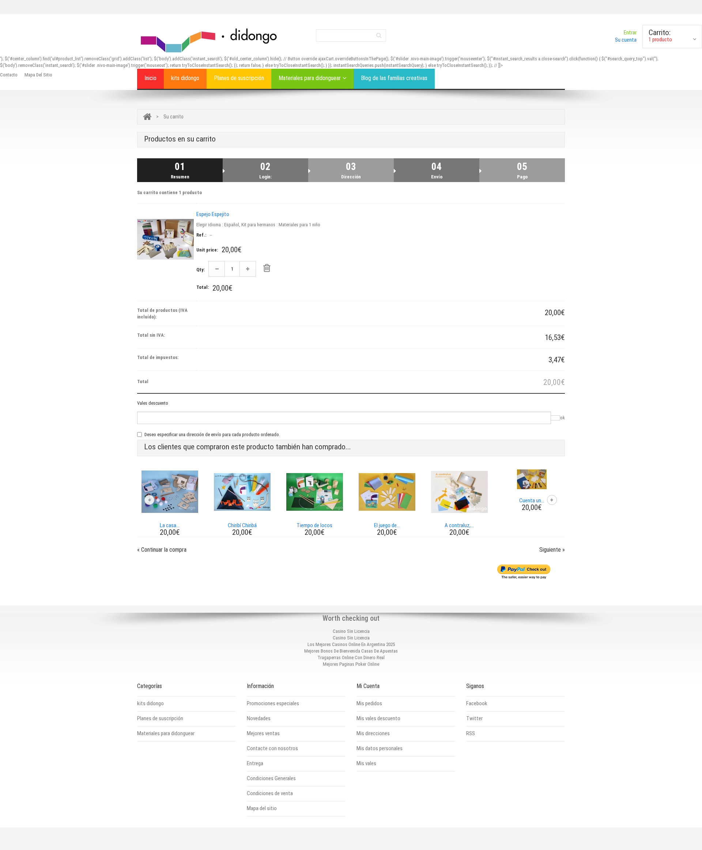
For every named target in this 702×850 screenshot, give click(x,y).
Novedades (259, 718)
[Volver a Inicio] (147, 117)
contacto (9, 75)
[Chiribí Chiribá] (242, 491)
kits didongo (185, 78)
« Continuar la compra (161, 549)
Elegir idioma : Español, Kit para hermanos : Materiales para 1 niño (258, 224)
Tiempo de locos (314, 525)
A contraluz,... (459, 525)
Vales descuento (152, 403)
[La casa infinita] (169, 491)
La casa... (170, 525)
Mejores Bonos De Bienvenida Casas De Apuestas (351, 651)
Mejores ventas (263, 733)
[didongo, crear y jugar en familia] (210, 39)
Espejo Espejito (212, 214)
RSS (470, 733)
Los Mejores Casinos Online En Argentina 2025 (351, 644)
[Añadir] (247, 269)
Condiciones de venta (270, 793)
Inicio (150, 78)
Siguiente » (552, 549)
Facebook (476, 703)
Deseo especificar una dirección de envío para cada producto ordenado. (212, 434)
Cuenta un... (531, 500)
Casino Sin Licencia (351, 631)
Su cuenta (626, 40)
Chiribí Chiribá (242, 525)
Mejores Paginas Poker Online (351, 664)
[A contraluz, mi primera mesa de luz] (459, 491)
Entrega (255, 763)
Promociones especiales (273, 703)
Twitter (474, 718)
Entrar (630, 32)
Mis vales (366, 763)
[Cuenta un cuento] (532, 479)
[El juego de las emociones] (387, 491)
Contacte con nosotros (272, 748)
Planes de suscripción (239, 78)
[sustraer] (216, 269)
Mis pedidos (369, 703)
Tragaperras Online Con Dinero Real (351, 657)
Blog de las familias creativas (394, 78)
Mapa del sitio (262, 808)
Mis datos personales (379, 748)
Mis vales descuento (378, 718)
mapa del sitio (38, 75)
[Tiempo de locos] (314, 491)
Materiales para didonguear (310, 78)
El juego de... (387, 525)
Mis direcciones (373, 733)
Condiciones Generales (271, 778)
